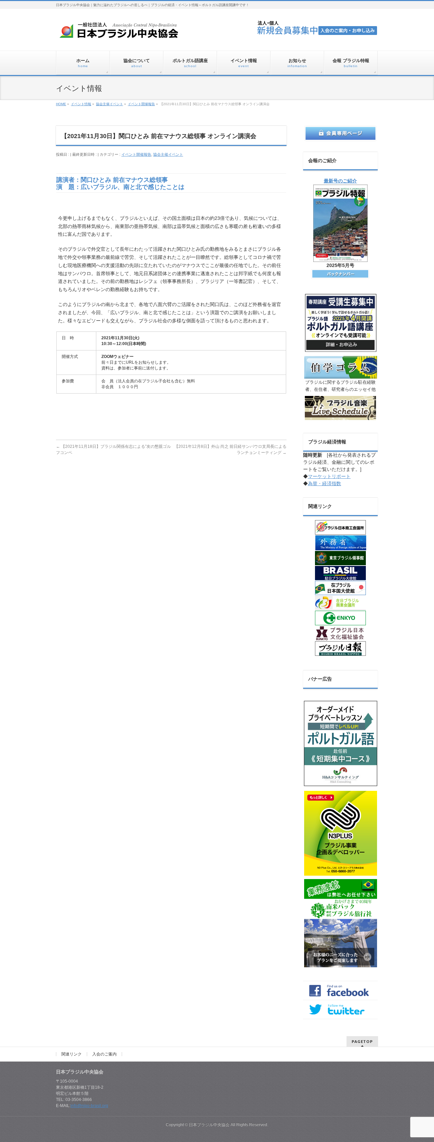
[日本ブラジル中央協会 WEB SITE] (121, 32)
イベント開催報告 (136, 154)
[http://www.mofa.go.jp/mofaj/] (341, 542)
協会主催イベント (168, 154)
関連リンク (71, 1054)
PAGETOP (362, 1041)
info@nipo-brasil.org (89, 1105)
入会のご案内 (104, 1054)
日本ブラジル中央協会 (209, 1124)
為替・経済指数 (324, 483)
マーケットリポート (329, 476)
